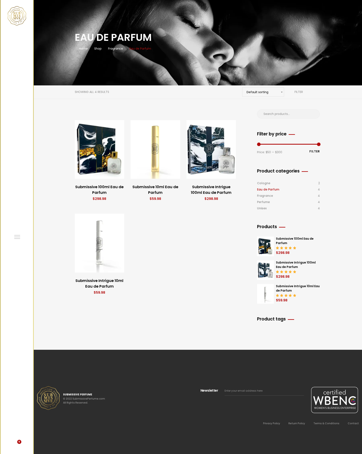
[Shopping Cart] (17, 444)
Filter (298, 92)
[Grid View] (312, 92)
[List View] (318, 92)
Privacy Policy (271, 423)
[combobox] (263, 92)
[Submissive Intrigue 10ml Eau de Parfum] (99, 243)
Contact (353, 423)
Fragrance (265, 196)
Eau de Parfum (268, 189)
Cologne (263, 183)
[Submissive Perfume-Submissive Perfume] (16, 15)
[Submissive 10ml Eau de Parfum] (155, 149)
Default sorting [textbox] (257, 92)
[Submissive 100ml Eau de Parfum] (99, 149)
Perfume (263, 202)
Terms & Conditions (326, 423)
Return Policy (296, 423)
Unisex (262, 208)
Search (314, 114)
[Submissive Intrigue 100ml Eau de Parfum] (211, 149)
